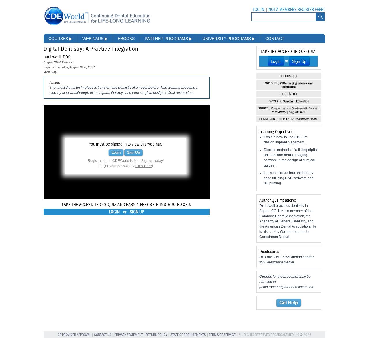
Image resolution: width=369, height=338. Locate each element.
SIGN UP (137, 211)
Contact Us (102, 335)
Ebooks (126, 38)
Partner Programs (168, 38)
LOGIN (114, 211)
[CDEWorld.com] (97, 25)
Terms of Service (222, 335)
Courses (60, 38)
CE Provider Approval (74, 335)
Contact (275, 38)
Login (116, 152)
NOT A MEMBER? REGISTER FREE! (296, 9)
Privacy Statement (128, 335)
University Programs (228, 38)
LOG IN (258, 9)
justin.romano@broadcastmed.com (286, 287)
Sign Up (133, 152)
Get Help (288, 302)
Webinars (95, 38)
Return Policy (156, 335)
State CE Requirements (188, 335)
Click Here (143, 166)
